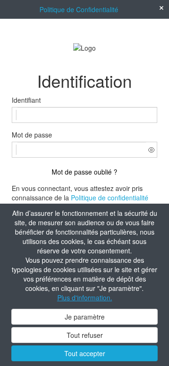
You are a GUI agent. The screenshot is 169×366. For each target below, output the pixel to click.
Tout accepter (84, 353)
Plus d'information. (84, 297)
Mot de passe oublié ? (84, 171)
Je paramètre (85, 316)
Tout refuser (85, 335)
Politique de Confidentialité (78, 9)
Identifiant (26, 100)
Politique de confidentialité (109, 197)
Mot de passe (32, 134)
